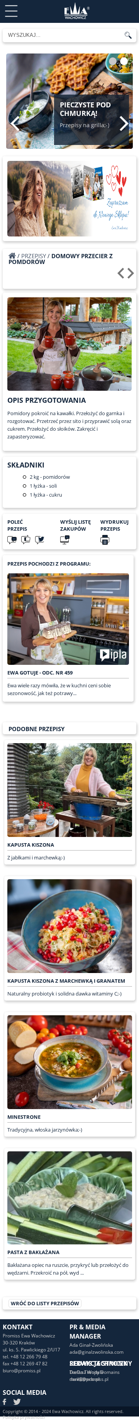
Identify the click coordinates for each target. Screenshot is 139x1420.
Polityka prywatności (24, 1417)
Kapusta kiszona (30, 844)
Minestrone (24, 1116)
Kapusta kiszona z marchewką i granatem (66, 980)
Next (124, 123)
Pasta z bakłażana (33, 1252)
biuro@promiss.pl (22, 1370)
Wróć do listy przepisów (45, 1303)
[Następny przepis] (131, 276)
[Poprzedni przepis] (121, 276)
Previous (15, 123)
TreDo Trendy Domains (95, 1372)
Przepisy (33, 256)
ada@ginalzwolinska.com (97, 1352)
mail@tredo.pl (85, 1379)
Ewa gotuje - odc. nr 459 (40, 672)
